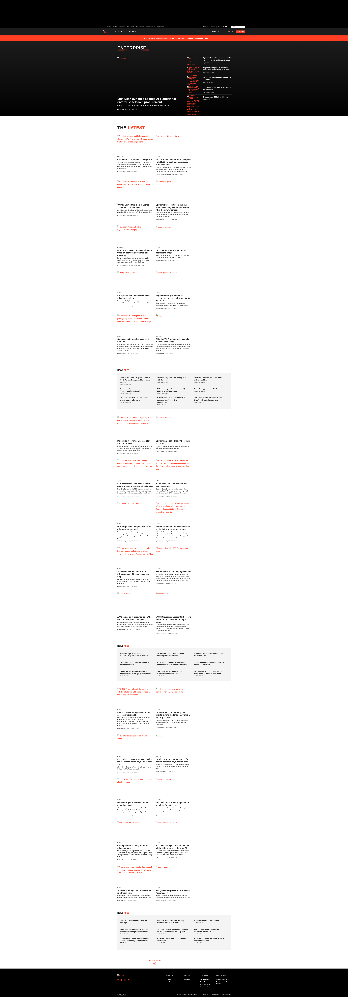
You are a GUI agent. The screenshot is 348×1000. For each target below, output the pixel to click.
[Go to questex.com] (121, 994)
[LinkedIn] (219, 26)
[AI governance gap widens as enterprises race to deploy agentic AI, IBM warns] (166, 272)
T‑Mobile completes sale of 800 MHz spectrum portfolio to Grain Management (171, 400)
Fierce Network (107, 26)
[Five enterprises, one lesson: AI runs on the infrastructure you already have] (135, 463)
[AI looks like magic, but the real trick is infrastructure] (135, 870)
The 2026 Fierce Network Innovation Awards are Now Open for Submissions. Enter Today (174, 38)
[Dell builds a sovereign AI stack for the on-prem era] (135, 420)
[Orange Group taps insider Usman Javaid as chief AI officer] (135, 184)
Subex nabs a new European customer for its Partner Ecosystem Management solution (135, 380)
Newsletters (187, 979)
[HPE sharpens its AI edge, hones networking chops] (163, 227)
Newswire (120, 247)
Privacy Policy (215, 994)
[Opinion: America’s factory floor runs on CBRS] (163, 417)
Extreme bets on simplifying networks (173, 571)
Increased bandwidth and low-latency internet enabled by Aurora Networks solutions (134, 941)
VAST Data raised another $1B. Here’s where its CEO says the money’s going (173, 619)
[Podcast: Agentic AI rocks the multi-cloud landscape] (135, 781)
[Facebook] (221, 26)
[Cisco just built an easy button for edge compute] (128, 822)
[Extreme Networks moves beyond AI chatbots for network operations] (173, 507)
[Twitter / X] (223, 26)
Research (207, 32)
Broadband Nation (150, 26)
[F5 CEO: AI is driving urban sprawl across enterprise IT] (135, 692)
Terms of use (204, 994)
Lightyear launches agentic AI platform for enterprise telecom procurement (146, 100)
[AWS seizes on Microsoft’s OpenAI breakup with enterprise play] (123, 593)
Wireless (135, 32)
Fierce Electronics (205, 982)
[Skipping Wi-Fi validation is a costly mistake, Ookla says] (159, 315)
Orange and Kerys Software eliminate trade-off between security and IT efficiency (134, 252)
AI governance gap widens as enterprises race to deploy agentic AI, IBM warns (173, 298)
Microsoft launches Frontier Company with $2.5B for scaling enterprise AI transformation (173, 162)
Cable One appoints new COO (205, 389)
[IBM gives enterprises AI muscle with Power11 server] (162, 867)
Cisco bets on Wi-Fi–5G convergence (134, 159)
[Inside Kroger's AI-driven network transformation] (173, 465)
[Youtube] (226, 27)
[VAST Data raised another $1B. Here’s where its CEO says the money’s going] (162, 593)
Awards (200, 32)
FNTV (214, 32)
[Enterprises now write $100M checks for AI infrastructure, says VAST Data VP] (135, 737)
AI (129, 32)
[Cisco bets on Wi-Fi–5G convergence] (135, 139)
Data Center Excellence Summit (135, 26)
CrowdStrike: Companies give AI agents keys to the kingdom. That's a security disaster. (173, 715)
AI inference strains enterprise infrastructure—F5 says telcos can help (133, 574)
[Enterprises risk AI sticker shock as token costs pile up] (128, 272)
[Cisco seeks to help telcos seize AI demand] (135, 318)
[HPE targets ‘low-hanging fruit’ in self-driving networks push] (128, 503)
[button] (155, 962)
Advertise (205, 26)
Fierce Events (160, 26)
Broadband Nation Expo (119, 26)
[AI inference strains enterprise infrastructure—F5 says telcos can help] (135, 551)
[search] (243, 27)
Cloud (125, 32)
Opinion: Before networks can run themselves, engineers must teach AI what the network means (173, 207)
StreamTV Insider (205, 984)
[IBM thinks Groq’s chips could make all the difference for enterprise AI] (166, 822)
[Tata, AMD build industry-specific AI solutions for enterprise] (163, 779)
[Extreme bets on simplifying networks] (173, 549)
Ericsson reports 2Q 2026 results (206, 920)
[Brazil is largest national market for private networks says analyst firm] (159, 735)
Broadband (118, 32)
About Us (212, 26)
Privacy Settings (226, 994)
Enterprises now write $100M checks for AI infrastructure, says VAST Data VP (134, 761)
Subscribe (240, 32)
